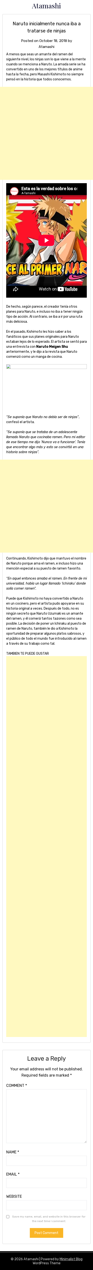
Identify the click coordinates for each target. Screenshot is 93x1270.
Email (13, 1174)
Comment (16, 1085)
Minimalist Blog (71, 1259)
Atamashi (46, 5)
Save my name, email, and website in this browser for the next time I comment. (49, 1219)
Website (14, 1196)
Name (12, 1152)
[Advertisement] (46, 133)
